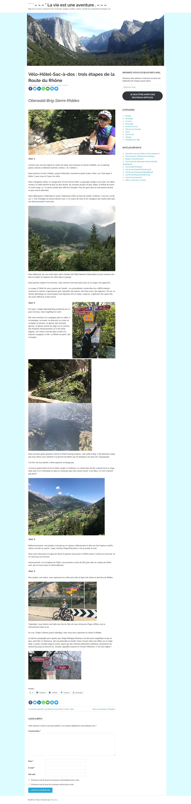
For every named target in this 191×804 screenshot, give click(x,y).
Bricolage (129, 118)
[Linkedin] (39, 89)
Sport (59, 85)
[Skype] (52, 89)
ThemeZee (54, 800)
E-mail (31, 768)
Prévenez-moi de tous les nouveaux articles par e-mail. (52, 784)
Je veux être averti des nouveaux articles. (142, 96)
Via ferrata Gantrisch (133, 177)
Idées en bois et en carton (135, 180)
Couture (128, 121)
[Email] (48, 89)
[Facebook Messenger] (56, 89)
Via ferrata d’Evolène (133, 167)
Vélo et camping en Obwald (103, 709)
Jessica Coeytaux (48, 85)
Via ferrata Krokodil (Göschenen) (138, 169)
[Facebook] (30, 89)
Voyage (65, 85)
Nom (30, 761)
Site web (31, 774)
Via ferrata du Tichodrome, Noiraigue (140, 156)
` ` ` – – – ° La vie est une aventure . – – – (67, 4)
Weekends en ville (132, 139)
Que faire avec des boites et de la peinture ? (142, 153)
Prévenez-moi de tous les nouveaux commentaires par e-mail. (55, 780)
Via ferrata (129, 134)
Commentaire (34, 731)
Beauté (128, 116)
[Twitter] (35, 89)
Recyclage (129, 124)
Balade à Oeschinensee (134, 159)
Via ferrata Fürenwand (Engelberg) (139, 172)
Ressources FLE (131, 126)
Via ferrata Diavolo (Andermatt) (137, 174)
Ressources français (133, 129)
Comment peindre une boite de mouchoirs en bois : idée (51, 709)
